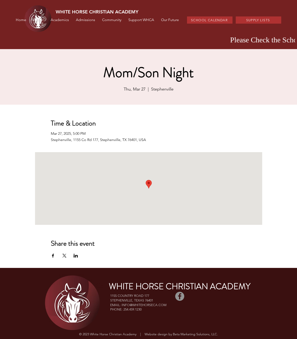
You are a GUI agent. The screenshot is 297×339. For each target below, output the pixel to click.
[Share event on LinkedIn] (76, 255)
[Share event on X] (64, 255)
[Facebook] (179, 296)
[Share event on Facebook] (53, 255)
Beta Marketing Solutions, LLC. (195, 334)
